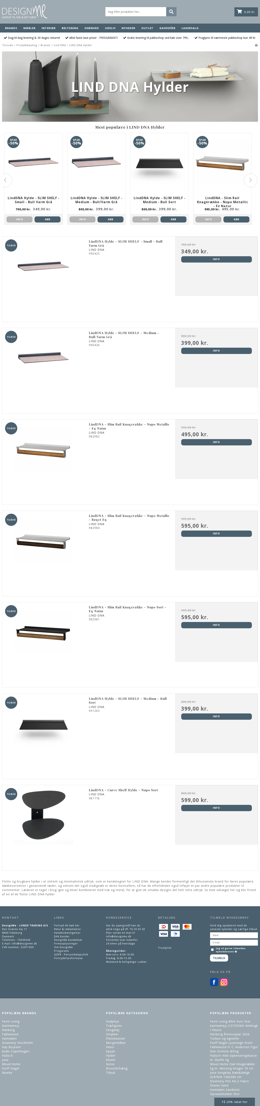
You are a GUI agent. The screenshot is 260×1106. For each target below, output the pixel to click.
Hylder (111, 1055)
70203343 (23, 939)
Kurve (110, 1064)
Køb (47, 219)
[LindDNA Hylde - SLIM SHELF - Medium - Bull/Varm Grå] (43, 369)
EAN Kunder (62, 936)
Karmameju (10, 1026)
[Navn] (234, 935)
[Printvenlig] (256, 45)
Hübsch (7, 1055)
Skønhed (91, 28)
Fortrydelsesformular (68, 958)
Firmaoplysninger (66, 943)
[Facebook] (214, 985)
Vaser (110, 1047)
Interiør (49, 28)
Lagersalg (190, 28)
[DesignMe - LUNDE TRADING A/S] (25, 11)
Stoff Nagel (10, 1068)
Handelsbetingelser (67, 932)
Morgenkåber (116, 1043)
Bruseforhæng (117, 1068)
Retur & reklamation (67, 929)
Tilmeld (219, 958)
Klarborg (8, 1030)
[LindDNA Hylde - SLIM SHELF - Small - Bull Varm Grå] (43, 278)
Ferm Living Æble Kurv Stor (230, 1021)
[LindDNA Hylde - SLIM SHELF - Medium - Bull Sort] (43, 735)
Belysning (70, 28)
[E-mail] (234, 942)
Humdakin (9, 1038)
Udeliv (110, 28)
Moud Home (11, 1064)
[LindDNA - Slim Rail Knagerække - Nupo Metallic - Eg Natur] (43, 460)
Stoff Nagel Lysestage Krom (231, 1043)
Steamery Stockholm (17, 1043)
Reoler (111, 1060)
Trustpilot (164, 947)
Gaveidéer (167, 28)
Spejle (110, 1051)
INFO (19, 219)
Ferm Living (11, 1021)
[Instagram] (224, 985)
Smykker (112, 1034)
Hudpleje (112, 1021)
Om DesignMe (63, 947)
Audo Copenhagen (15, 1051)
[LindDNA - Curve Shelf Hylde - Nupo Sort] (43, 826)
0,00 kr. (249, 12)
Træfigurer (114, 1026)
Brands (11, 28)
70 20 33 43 (137, 929)
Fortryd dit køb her (67, 925)
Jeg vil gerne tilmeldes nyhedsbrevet (230, 950)
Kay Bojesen (11, 1047)
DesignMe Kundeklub (68, 939)
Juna (5, 1060)
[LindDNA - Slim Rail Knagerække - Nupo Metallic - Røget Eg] (43, 552)
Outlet (147, 28)
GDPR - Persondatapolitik (71, 954)
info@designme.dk (24, 943)
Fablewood (10, 1034)
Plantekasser (115, 1038)
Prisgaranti (61, 950)
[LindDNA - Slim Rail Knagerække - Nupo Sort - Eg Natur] (43, 643)
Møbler (29, 28)
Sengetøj (112, 1030)
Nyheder (128, 28)
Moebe (7, 1073)
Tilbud (110, 1073)
